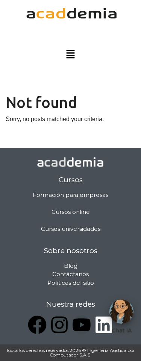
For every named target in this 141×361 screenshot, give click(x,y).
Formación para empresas (70, 194)
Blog (70, 265)
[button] (70, 54)
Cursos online (71, 211)
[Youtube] (81, 324)
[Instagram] (59, 324)
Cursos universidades (70, 228)
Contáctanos (70, 274)
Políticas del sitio (70, 282)
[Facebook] (37, 324)
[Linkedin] (103, 324)
